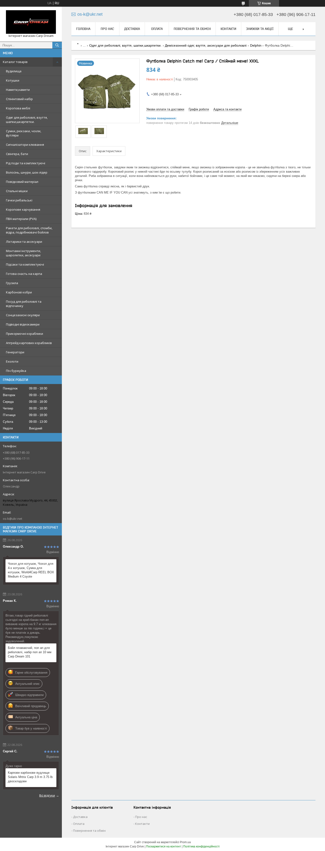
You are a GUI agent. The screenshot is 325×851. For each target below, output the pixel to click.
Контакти (228, 29)
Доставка (132, 29)
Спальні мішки (17, 191)
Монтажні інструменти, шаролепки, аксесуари (23, 253)
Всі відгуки (47, 795)
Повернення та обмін (192, 29)
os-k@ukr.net (12, 518)
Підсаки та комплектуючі (25, 264)
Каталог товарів (15, 62)
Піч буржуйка (16, 371)
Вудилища (13, 71)
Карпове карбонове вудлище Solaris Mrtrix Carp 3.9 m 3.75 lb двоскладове (30, 777)
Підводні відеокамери (22, 324)
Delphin (255, 45)
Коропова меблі (18, 108)
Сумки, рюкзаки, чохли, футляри (23, 133)
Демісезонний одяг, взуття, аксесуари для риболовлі (205, 45)
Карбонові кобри (19, 292)
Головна (83, 29)
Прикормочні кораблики (24, 333)
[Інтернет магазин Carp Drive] (31, 22)
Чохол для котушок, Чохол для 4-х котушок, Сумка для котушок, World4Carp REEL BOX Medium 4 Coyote (31, 570)
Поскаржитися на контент (163, 846)
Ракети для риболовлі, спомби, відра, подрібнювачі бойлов (29, 230)
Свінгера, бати (17, 154)
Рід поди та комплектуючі (25, 163)
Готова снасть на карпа (24, 274)
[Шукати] (57, 45)
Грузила (12, 283)
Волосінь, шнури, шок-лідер (26, 172)
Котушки (12, 80)
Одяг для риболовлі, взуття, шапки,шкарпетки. (27, 119)
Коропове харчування (23, 209)
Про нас (107, 29)
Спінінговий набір (19, 99)
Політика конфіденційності (201, 846)
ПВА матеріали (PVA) (21, 219)
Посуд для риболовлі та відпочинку (23, 303)
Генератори (15, 352)
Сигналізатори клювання (25, 144)
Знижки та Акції (260, 29)
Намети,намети (18, 90)
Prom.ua (185, 842)
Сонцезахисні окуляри (23, 315)
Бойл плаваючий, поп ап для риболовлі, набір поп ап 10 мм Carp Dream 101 (29, 652)
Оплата (157, 29)
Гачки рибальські (19, 200)
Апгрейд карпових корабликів (29, 343)
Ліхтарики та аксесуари (24, 241)
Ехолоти (12, 361)
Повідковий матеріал (22, 182)
